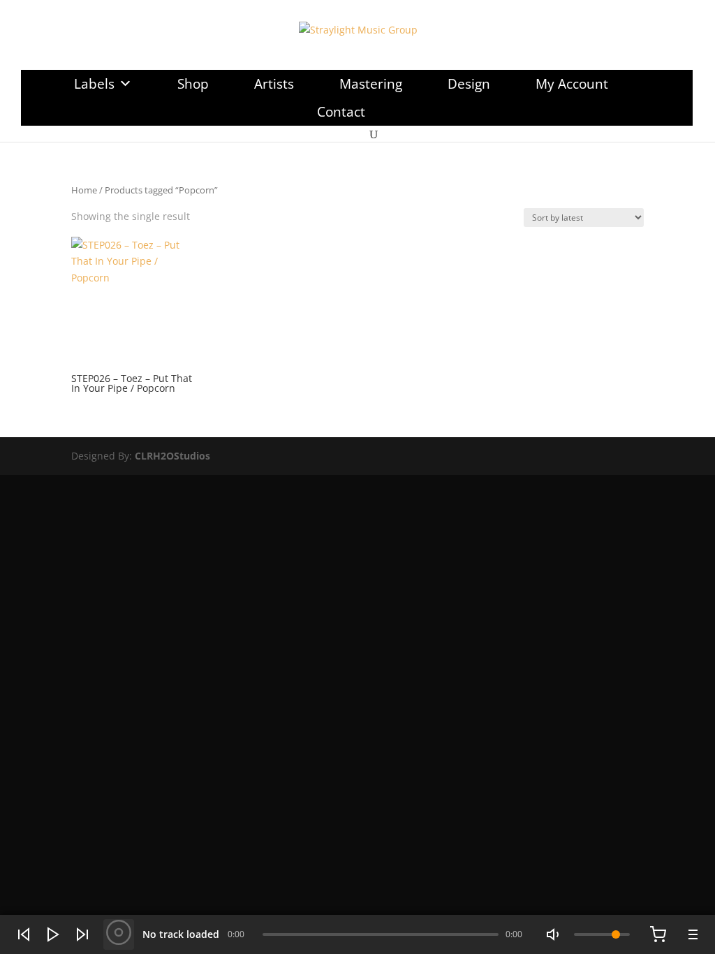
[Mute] (554, 934)
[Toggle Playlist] (691, 934)
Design (469, 84)
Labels (94, 84)
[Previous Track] (23, 934)
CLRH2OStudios (172, 455)
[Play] (53, 934)
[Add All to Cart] (657, 934)
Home (84, 190)
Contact (341, 112)
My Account (572, 84)
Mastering (370, 84)
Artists (274, 84)
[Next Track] (82, 934)
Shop (193, 84)
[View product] (118, 934)
